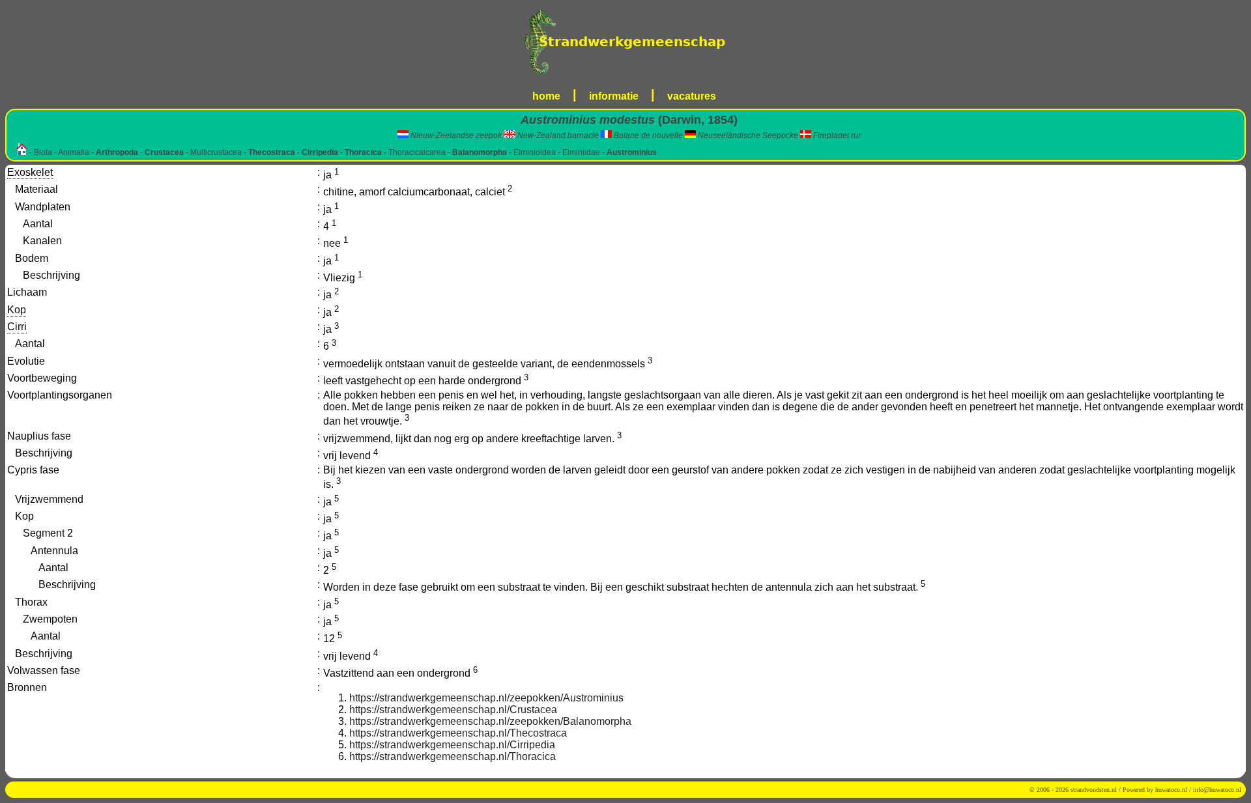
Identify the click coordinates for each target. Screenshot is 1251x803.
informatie (614, 96)
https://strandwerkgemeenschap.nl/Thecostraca (458, 733)
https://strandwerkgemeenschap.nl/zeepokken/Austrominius (486, 697)
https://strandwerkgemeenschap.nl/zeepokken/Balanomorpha (490, 721)
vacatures (691, 96)
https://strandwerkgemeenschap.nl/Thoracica (452, 756)
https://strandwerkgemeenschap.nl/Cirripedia (452, 744)
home (546, 96)
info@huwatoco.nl (1217, 789)
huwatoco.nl (1171, 789)
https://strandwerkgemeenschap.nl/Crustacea (453, 709)
